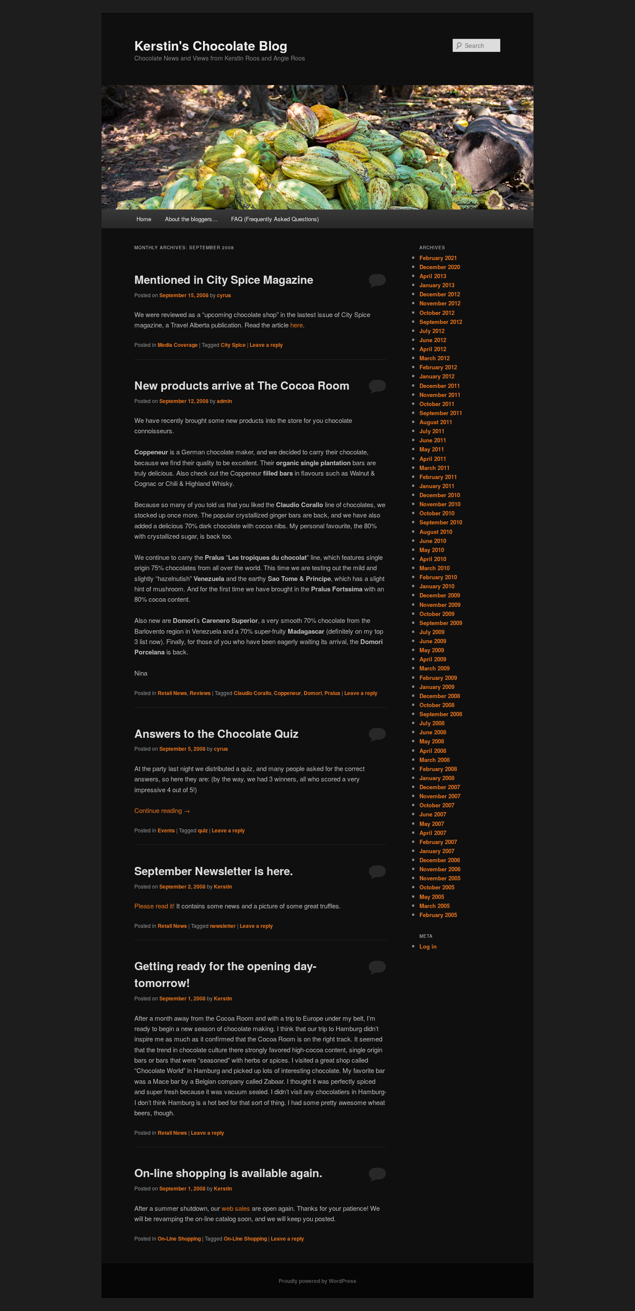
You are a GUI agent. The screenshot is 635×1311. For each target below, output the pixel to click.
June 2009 (432, 641)
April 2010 (432, 559)
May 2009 (431, 650)
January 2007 (436, 851)
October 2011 (436, 404)
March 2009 (434, 668)
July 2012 (431, 331)
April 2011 (432, 458)
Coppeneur (287, 693)
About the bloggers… (191, 219)
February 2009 (438, 677)
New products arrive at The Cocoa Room (241, 385)
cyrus (224, 295)
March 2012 (434, 358)
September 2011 (440, 413)
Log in (428, 946)
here (296, 324)
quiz (203, 830)
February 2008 (438, 769)
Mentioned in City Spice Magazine (223, 279)
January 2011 (436, 486)
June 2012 (432, 340)
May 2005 (431, 896)
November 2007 (439, 796)
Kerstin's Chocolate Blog (210, 45)
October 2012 (436, 312)
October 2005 (436, 887)
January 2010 (436, 586)
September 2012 (440, 321)
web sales (236, 1208)
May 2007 (431, 823)
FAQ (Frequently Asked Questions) (275, 219)
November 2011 (439, 394)
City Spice (233, 345)
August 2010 (435, 531)
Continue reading (162, 810)
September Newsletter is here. (213, 871)
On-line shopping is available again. (228, 1173)
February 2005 (438, 915)
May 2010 (431, 550)
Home (144, 219)
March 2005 (434, 906)
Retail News (172, 693)
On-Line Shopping (179, 1238)
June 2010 (432, 540)
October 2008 (436, 705)
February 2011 (438, 477)
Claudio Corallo (252, 693)
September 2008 (440, 714)
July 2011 (431, 431)
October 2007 (436, 805)
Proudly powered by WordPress (317, 1281)
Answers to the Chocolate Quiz (216, 733)
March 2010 (434, 568)
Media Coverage (178, 345)
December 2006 (439, 860)
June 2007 (432, 814)
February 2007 (438, 842)
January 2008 (436, 778)
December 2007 (439, 787)
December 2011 (439, 385)
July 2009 (431, 632)
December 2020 (439, 267)
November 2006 (439, 869)
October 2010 (436, 513)
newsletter (223, 926)
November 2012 (439, 303)
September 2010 (440, 522)
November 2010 (439, 504)
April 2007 (432, 833)
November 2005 (439, 878)
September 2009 (440, 623)
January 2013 (436, 285)
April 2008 (432, 750)
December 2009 (439, 595)
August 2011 (435, 422)
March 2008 (434, 759)
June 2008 (432, 732)
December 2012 (439, 294)
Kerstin (223, 886)
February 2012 (438, 367)
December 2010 (439, 495)
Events (166, 830)
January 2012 (436, 376)
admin (224, 401)
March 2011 (434, 467)
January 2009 (436, 686)
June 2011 (432, 440)
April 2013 (432, 276)
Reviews (200, 693)
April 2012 (432, 349)
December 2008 (439, 696)
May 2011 (431, 449)
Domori (313, 693)
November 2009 (439, 604)
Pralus (332, 693)
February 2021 (438, 258)
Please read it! (154, 905)
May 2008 (431, 741)
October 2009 (436, 613)
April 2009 (432, 659)
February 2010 (438, 577)
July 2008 (431, 723)
